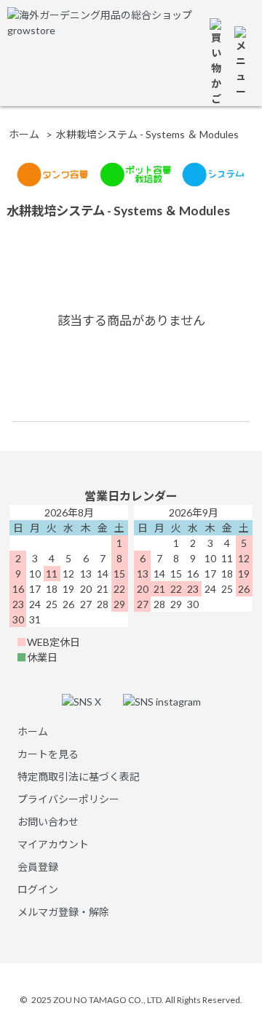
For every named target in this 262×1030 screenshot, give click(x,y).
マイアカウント (53, 844)
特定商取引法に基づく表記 (78, 776)
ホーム (24, 134)
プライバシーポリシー (68, 799)
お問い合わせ (48, 821)
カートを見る (48, 754)
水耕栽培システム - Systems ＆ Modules (147, 134)
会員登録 (37, 867)
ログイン (37, 889)
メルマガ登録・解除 (63, 912)
